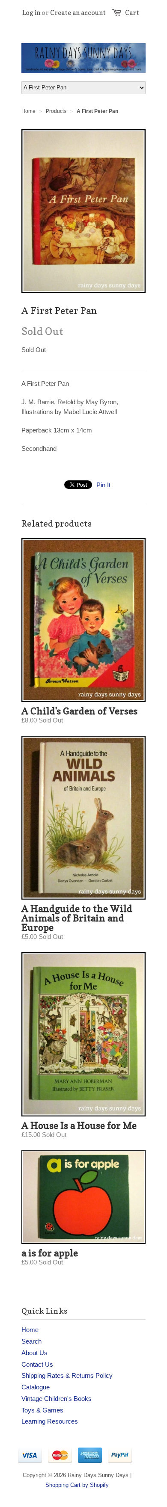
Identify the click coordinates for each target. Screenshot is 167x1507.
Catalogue (35, 1387)
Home (30, 1329)
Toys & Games (42, 1410)
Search (31, 1341)
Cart (132, 13)
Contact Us (37, 1364)
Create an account (78, 13)
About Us (34, 1352)
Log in (31, 13)
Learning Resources (49, 1421)
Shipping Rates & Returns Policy (67, 1375)
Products (56, 111)
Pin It (103, 485)
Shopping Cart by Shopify (77, 1485)
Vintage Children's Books (56, 1398)
